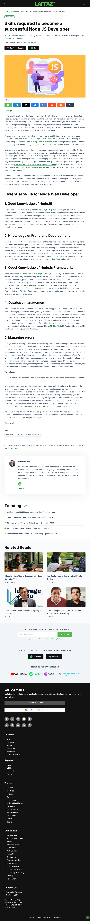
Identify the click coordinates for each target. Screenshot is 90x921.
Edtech (10, 797)
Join (35, 48)
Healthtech (11, 800)
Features (10, 742)
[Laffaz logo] (45, 4)
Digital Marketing (14, 809)
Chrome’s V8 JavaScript (32, 274)
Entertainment (12, 812)
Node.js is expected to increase (39, 142)
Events (9, 841)
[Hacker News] (61, 105)
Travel (9, 819)
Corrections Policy (14, 869)
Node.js (49, 210)
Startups (10, 791)
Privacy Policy (56, 639)
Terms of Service (44, 639)
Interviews (11, 748)
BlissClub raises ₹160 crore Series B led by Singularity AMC (30, 523)
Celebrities (11, 816)
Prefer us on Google (35, 703)
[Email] (6, 725)
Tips (20, 435)
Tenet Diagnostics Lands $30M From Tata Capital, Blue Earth (31, 517)
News (9, 739)
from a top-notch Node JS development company (35, 164)
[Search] (5, 4)
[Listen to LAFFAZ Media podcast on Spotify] (35, 674)
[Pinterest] (24, 725)
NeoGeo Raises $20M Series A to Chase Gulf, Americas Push (31, 512)
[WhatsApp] (8, 105)
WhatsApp (36, 656)
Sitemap (10, 876)
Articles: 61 (22, 489)
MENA (9, 768)
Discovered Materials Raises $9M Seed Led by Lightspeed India (32, 534)
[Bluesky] (35, 105)
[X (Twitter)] (26, 105)
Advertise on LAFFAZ (15, 838)
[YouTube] (12, 725)
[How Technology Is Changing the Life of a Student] (66, 562)
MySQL (53, 326)
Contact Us (11, 857)
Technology (11, 806)
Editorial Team (13, 844)
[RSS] (30, 725)
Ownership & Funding (15, 872)
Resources (9, 17)
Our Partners (12, 848)
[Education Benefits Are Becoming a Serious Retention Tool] (23, 562)
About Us (10, 854)
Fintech (10, 794)
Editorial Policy (13, 866)
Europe (10, 774)
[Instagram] (24, 719)
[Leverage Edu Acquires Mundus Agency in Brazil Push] (23, 597)
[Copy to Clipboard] (70, 105)
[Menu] (85, 4)
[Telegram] (12, 719)
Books (9, 822)
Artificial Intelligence (15, 803)
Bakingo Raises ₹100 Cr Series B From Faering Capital (28, 528)
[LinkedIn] (17, 105)
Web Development (33, 435)
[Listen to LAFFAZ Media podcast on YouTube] (19, 674)
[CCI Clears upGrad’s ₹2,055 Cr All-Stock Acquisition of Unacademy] (66, 597)
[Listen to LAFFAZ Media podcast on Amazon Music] (71, 674)
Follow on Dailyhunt (36, 710)
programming (50, 256)
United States (12, 771)
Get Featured (12, 835)
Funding (10, 788)
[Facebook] (43, 105)
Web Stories (12, 851)
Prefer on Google (16, 48)
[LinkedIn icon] (20, 484)
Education (10, 435)
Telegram (55, 656)
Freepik (10, 111)
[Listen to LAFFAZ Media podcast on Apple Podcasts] (52, 674)
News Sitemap (13, 879)
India (9, 765)
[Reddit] (52, 105)
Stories (10, 745)
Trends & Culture (14, 755)
